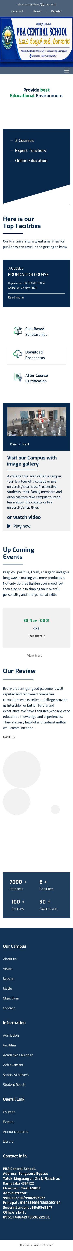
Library (8, 1141)
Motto (7, 988)
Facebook (17, 11)
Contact (9, 1008)
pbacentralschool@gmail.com (36, 4)
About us (10, 959)
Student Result (14, 1085)
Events (8, 1122)
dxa (36, 628)
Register (56, 11)
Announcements (15, 1132)
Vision (7, 969)
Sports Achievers (16, 1075)
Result (37, 11)
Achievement (13, 1065)
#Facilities (16, 269)
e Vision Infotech (42, 1245)
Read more (16, 298)
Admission (11, 1035)
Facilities (9, 1045)
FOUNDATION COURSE (28, 274)
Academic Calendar (18, 1055)
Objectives (11, 998)
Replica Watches (16, 1227)
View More (35, 656)
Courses (9, 1112)
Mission (8, 979)
